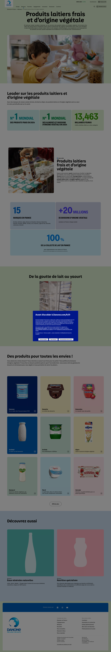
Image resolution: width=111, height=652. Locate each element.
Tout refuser (53, 339)
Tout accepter (43, 339)
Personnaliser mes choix (66, 339)
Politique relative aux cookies (45, 329)
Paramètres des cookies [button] (41, 328)
